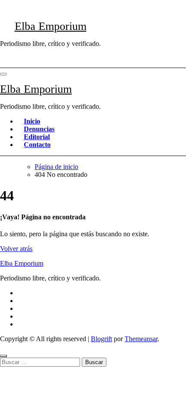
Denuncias (39, 129)
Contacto (37, 144)
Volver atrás (16, 248)
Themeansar (141, 338)
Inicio (32, 121)
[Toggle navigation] (3, 74)
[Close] (3, 356)
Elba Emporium (51, 26)
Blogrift (101, 338)
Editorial (37, 136)
